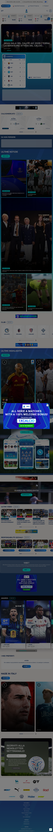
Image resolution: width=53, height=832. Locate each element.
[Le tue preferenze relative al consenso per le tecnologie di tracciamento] (50, 829)
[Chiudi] (47, 405)
